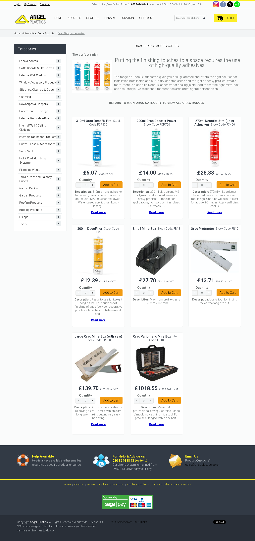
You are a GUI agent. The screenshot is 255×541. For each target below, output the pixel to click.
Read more (98, 212)
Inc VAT (109, 173)
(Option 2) (141, 460)
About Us (79, 484)
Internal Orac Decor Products (39, 33)
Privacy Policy (183, 484)
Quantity (85, 180)
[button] (225, 18)
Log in (17, 4)
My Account (30, 4)
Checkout (45, 4)
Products (104, 484)
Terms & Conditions (162, 484)
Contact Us (118, 484)
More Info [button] (98, 145)
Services (91, 484)
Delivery (144, 484)
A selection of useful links (130, 522)
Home (17, 33)
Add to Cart (111, 185)
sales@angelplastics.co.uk (202, 464)
